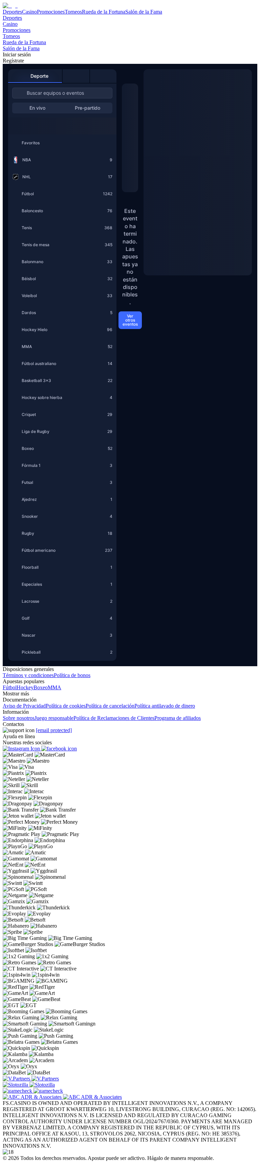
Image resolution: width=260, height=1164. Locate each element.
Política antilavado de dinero (164, 706)
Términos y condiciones (28, 675)
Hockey (25, 687)
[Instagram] (22, 748)
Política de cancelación (110, 706)
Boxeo (41, 687)
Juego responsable (54, 718)
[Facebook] (59, 748)
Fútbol (10, 687)
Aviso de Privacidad (24, 706)
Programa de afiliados (177, 718)
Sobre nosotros (19, 718)
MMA (54, 687)
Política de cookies (66, 706)
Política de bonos (72, 675)
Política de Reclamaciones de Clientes (113, 718)
